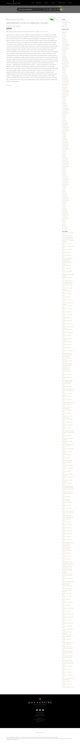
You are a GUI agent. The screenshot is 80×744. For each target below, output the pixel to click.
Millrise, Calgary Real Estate (67, 485)
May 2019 (64, 154)
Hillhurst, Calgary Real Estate (67, 430)
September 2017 (65, 184)
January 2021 (64, 124)
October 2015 (65, 216)
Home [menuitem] (32, 2)
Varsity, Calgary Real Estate (67, 655)
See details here (44, 31)
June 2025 (64, 53)
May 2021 (64, 118)
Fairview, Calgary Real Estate (67, 389)
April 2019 (64, 155)
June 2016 (64, 205)
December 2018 (65, 161)
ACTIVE (58, 6)
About (69, 2)
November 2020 (65, 127)
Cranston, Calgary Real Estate (15, 26)
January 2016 (64, 212)
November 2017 (65, 181)
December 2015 (65, 214)
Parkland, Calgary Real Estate (68, 517)
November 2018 (65, 163)
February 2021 (65, 123)
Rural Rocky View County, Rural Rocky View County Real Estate (67, 571)
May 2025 (64, 54)
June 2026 (64, 35)
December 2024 (65, 62)
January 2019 (64, 160)
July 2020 (64, 133)
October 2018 (65, 164)
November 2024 (65, 63)
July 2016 (64, 203)
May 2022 (64, 100)
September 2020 (65, 130)
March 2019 (64, 157)
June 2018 (64, 170)
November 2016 (65, 199)
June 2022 (64, 99)
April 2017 (64, 191)
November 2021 (65, 109)
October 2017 (65, 182)
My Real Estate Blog (66, 22)
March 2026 (64, 39)
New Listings (64, 23)
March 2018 (64, 175)
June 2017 (64, 188)
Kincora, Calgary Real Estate (67, 444)
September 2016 (65, 200)
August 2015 (64, 219)
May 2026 (64, 36)
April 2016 (64, 208)
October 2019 (65, 146)
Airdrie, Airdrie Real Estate (67, 237)
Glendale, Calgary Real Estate (68, 402)
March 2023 (64, 85)
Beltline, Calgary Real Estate (67, 258)
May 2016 (64, 206)
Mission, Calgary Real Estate (67, 487)
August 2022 (64, 96)
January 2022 (64, 106)
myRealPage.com (42, 732)
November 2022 (65, 91)
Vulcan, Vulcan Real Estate (67, 660)
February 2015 (65, 228)
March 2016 (64, 209)
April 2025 (64, 56)
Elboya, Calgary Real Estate (67, 380)
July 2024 (64, 69)
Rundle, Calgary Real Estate (67, 561)
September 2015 (65, 218)
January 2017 (64, 196)
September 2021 (65, 112)
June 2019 (64, 152)
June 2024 (64, 71)
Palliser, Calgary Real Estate (67, 511)
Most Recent (64, 30)
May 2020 (64, 136)
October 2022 (65, 93)
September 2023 (65, 84)
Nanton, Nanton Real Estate (67, 491)
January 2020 (64, 142)
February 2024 (65, 76)
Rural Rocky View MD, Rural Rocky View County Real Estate (67, 575)
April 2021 (64, 120)
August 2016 (64, 202)
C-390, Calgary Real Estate (67, 283)
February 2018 (65, 176)
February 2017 (65, 194)
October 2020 (65, 129)
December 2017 (65, 179)
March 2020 (64, 139)
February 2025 (65, 59)
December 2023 (65, 79)
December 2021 (65, 108)
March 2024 (64, 75)
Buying (46, 2)
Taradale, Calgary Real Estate (67, 642)
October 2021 (65, 111)
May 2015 (64, 224)
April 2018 (64, 173)
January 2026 (64, 42)
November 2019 (65, 145)
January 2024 (64, 78)
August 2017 (64, 185)
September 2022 (65, 94)
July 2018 (64, 169)
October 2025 (65, 47)
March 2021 (64, 121)
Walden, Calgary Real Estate (67, 661)
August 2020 (64, 132)
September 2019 (65, 148)
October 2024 (65, 65)
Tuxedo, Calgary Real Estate (67, 651)
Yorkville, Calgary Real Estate (67, 687)
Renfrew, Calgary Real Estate (67, 542)
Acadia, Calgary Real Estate (67, 235)
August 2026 (64, 32)
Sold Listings (64, 26)
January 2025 (64, 60)
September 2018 (65, 166)
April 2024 (64, 73)
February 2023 (65, 87)
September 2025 (65, 48)
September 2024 (65, 66)
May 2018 (64, 172)
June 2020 (64, 135)
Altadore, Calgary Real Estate (68, 238)
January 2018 (64, 178)
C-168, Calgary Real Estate (67, 281)
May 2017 (64, 190)
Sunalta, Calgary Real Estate (67, 634)
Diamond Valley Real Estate (67, 353)
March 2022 (64, 103)
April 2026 (64, 38)
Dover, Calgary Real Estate (67, 363)
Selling (53, 2)
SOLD (62, 6)
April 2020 (64, 138)
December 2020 (65, 126)
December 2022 (65, 90)
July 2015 (64, 221)
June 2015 (64, 222)
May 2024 (64, 72)
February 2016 (65, 211)
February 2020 (65, 141)
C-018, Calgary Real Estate (67, 280)
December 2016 (65, 197)
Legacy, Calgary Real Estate (67, 460)
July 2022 (64, 97)
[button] (37, 710)
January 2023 (64, 88)
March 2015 (64, 227)
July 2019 (64, 151)
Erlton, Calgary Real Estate (67, 381)
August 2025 (64, 50)
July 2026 (64, 33)
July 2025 (64, 51)
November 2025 (65, 45)
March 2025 (64, 57)
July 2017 (64, 187)
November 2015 (65, 215)
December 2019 (65, 143)
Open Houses (64, 25)
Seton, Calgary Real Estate (67, 588)
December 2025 (65, 44)
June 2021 (64, 117)
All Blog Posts (64, 20)
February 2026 (65, 41)
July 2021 (64, 115)
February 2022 (65, 105)
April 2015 (64, 225)
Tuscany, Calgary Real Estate (67, 646)
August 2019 (64, 149)
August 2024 (64, 68)
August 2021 (64, 114)
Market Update (61, 2)
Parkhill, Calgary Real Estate (67, 515)
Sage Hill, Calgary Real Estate (67, 581)
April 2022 (64, 102)
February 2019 (65, 158)
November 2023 (65, 81)
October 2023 (65, 82)
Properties (39, 2)
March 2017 (64, 193)
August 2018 (64, 167)
